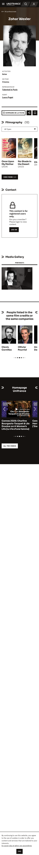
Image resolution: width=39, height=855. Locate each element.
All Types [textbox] (7, 129)
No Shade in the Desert (24, 163)
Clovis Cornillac (7, 348)
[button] (29, 270)
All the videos (9, 446)
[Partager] (29, 112)
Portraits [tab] (19, 263)
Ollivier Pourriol (22, 348)
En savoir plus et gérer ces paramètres (17, 846)
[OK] (19, 851)
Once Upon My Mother (8, 163)
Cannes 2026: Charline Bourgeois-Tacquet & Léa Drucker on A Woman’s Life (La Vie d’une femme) (15, 424)
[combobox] (19, 129)
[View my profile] (34, 4)
